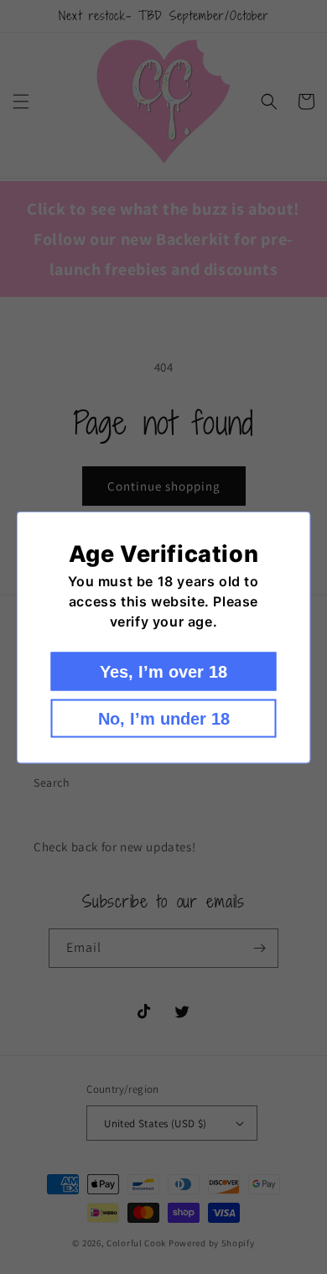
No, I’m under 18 (164, 718)
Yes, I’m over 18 (163, 671)
